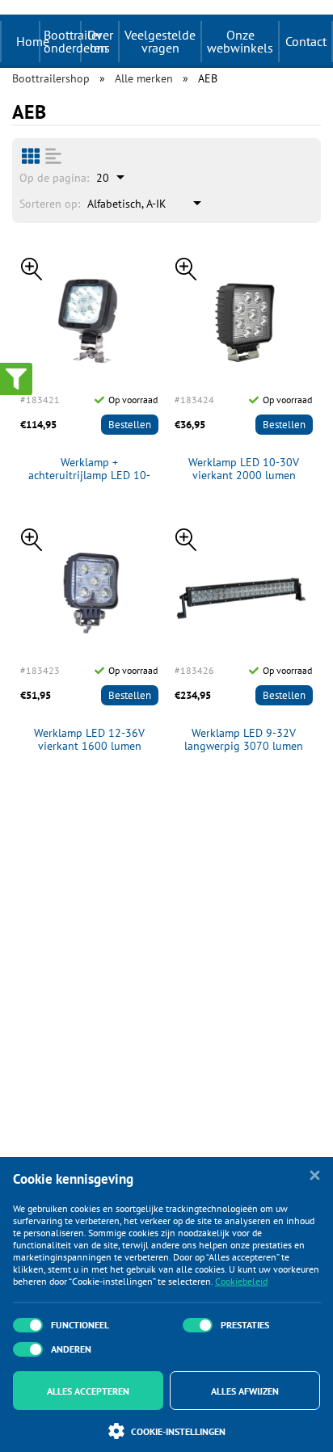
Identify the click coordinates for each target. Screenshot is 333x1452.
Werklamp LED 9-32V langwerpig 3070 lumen (243, 740)
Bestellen (129, 424)
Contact (306, 41)
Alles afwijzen (245, 1391)
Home (32, 41)
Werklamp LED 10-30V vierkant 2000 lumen (243, 469)
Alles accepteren (88, 1391)
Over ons (100, 41)
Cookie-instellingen (178, 1431)
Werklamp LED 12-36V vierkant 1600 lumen (89, 740)
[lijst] (53, 156)
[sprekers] (30, 156)
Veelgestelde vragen (160, 41)
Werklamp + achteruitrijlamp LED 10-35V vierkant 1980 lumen (90, 469)
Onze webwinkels (240, 41)
